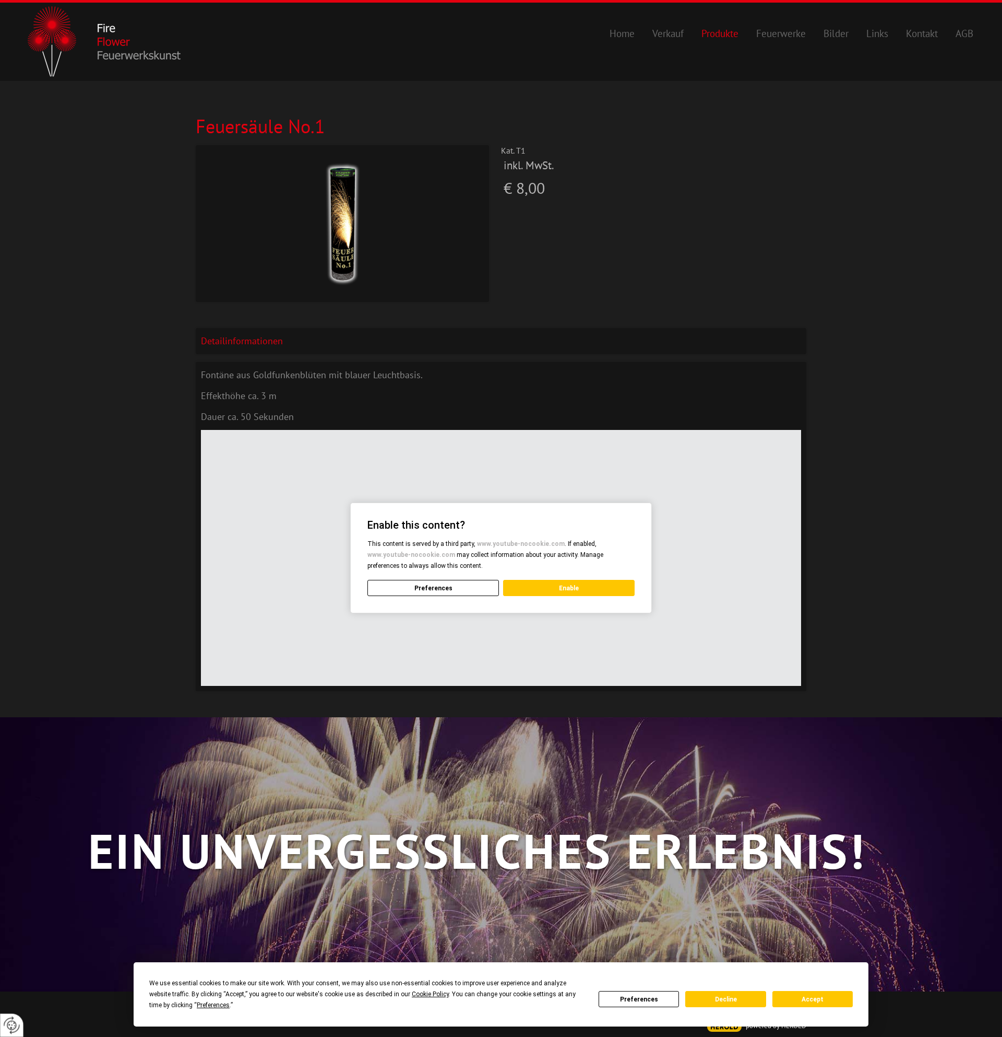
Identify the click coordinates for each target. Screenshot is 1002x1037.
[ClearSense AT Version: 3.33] (724, 1026)
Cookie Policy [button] (430, 994)
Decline (726, 999)
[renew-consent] (11, 1025)
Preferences (639, 999)
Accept (813, 999)
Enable (569, 588)
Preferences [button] (213, 1005)
